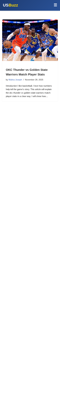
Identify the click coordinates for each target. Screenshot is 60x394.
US (10, 5)
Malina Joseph (15, 80)
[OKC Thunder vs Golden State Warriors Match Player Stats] (30, 40)
